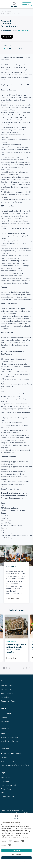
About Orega (6, 713)
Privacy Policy (6, 789)
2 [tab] (7, 668)
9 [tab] (29, 668)
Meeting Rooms (6, 693)
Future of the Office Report (11, 753)
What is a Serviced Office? (10, 737)
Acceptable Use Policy (9, 785)
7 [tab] (23, 668)
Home (2, 11)
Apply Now (7, 36)
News (3, 733)
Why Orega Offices (8, 761)
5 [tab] (16, 668)
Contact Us (5, 721)
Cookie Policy (6, 781)
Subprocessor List (7, 797)
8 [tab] (26, 668)
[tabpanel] (16, 640)
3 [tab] (10, 668)
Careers (9, 11)
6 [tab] (20, 668)
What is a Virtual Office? (9, 741)
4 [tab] (13, 668)
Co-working (5, 697)
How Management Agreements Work (15, 765)
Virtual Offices (6, 689)
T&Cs (2, 793)
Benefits (4, 757)
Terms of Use (5, 777)
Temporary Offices (7, 701)
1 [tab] (4, 668)
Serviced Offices (7, 685)
